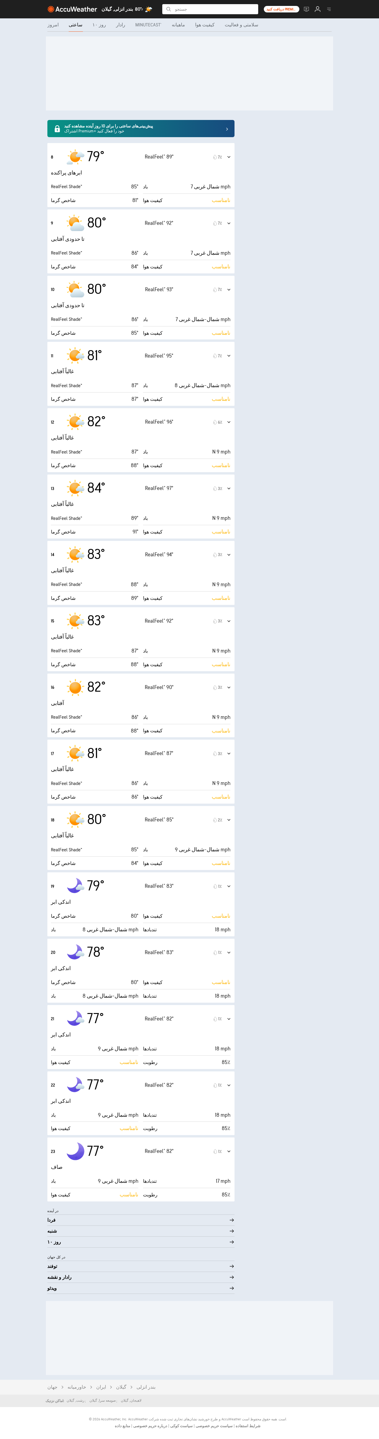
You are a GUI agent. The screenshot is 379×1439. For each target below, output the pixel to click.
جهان (52, 1387)
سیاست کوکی (181, 1426)
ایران (101, 1387)
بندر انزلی (145, 1387)
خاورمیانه (77, 1387)
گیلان (121, 1387)
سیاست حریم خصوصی (214, 1426)
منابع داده (122, 1426)
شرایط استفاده (248, 1426)
